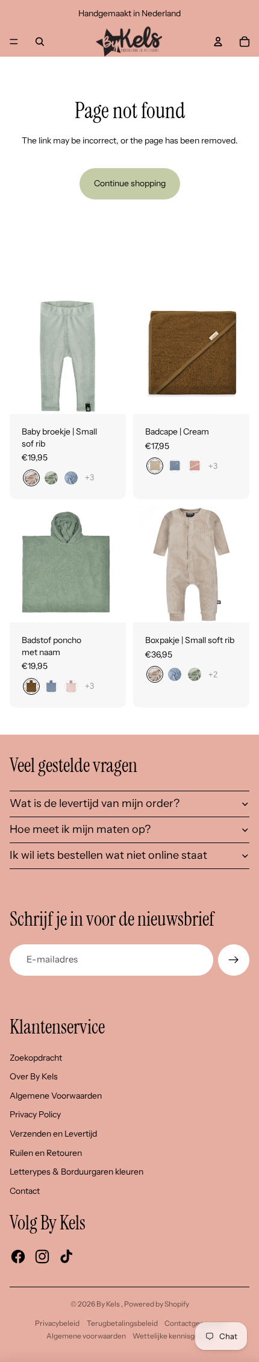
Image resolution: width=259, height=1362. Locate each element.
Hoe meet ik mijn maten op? (80, 829)
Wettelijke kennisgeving (173, 1335)
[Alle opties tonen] (89, 478)
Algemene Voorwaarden (56, 1095)
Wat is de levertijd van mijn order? (94, 803)
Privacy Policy (35, 1114)
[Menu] (14, 41)
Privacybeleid (57, 1323)
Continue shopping (130, 183)
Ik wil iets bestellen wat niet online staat (108, 855)
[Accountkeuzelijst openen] (218, 41)
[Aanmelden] (233, 960)
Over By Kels (34, 1076)
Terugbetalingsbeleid (122, 1323)
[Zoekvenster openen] (40, 41)
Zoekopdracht (36, 1057)
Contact (25, 1190)
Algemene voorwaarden (86, 1335)
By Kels (108, 1303)
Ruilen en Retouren (46, 1152)
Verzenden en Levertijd (53, 1133)
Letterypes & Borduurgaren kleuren (76, 1171)
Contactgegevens (194, 1323)
